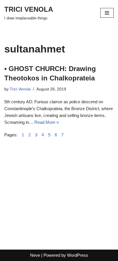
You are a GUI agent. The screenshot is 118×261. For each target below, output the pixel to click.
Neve (35, 255)
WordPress (77, 255)
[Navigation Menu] (107, 13)
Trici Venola (20, 89)
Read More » (46, 122)
